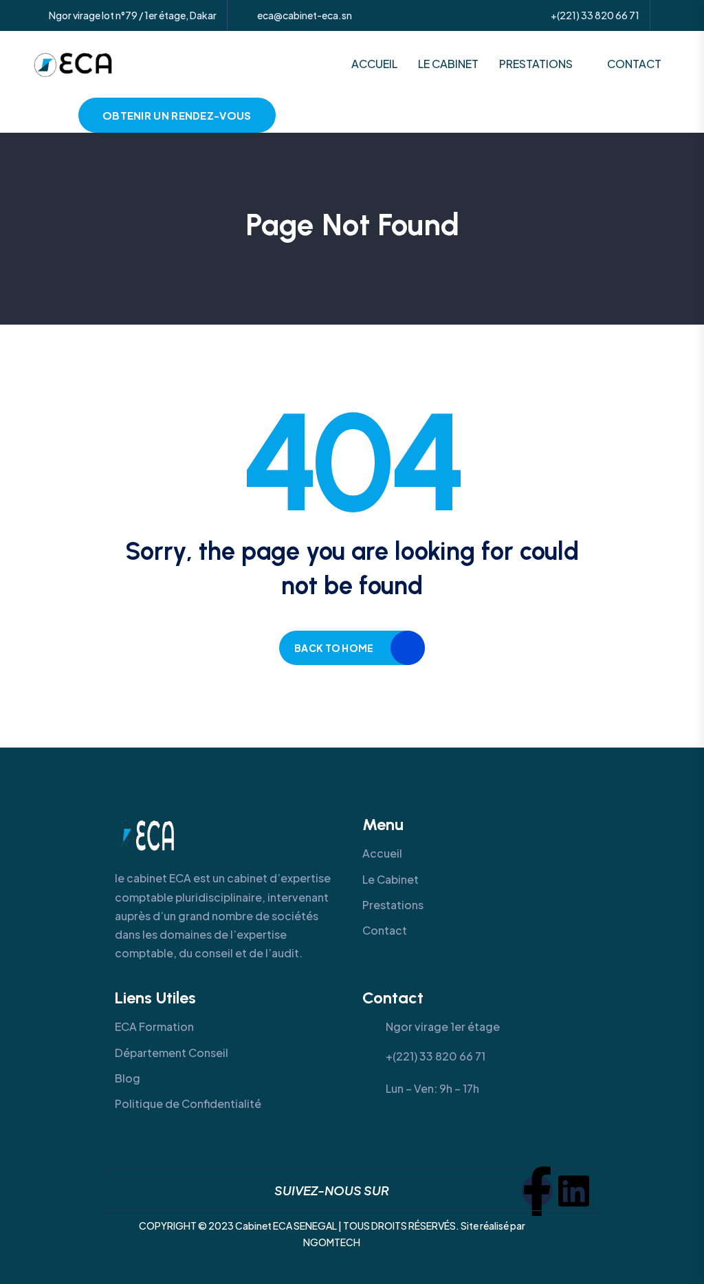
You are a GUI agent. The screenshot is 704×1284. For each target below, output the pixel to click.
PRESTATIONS (536, 63)
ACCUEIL (374, 63)
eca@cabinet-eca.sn (304, 15)
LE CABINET (448, 63)
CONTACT (634, 63)
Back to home (333, 648)
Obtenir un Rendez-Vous (177, 115)
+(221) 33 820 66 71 (595, 15)
